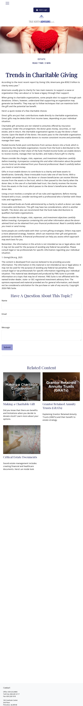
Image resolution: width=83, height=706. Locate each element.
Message (6, 327)
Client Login (43, 10)
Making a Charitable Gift (19, 404)
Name (4, 300)
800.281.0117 (14, 694)
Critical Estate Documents (20, 457)
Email (4, 314)
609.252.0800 (12, 692)
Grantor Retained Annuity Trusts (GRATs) (59, 406)
